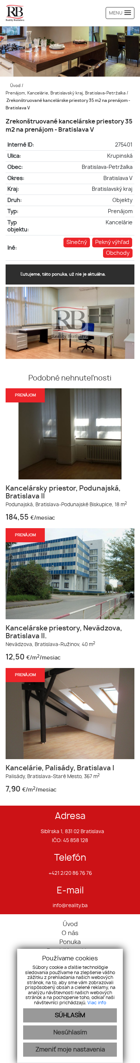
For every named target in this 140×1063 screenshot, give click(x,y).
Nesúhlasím (70, 1032)
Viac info (96, 1003)
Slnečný (76, 242)
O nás (70, 933)
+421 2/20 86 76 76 (70, 873)
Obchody (118, 253)
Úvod (15, 86)
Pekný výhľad (112, 242)
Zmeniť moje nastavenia (70, 1050)
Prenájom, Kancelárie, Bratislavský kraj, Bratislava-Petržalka (66, 93)
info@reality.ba (70, 905)
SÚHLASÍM (70, 1015)
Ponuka (70, 942)
